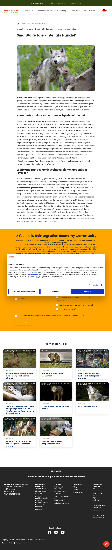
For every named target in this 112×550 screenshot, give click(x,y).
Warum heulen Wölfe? (88, 406)
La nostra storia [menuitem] (60, 491)
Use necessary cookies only (24, 291)
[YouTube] (62, 534)
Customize (55, 291)
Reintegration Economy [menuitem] (59, 488)
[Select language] (105, 10)
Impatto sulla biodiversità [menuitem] (40, 506)
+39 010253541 (10, 491)
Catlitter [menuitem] (38, 494)
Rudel (58, 110)
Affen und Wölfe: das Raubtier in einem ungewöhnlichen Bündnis (19, 375)
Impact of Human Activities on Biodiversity (35, 29)
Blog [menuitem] (75, 487)
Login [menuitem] (94, 498)
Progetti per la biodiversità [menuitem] (59, 500)
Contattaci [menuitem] (97, 507)
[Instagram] (56, 534)
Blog (23, 24)
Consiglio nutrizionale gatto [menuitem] (42, 497)
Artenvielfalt (44, 350)
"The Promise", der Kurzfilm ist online (56, 407)
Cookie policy (32, 274)
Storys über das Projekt (67, 29)
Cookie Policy (20, 543)
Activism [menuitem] (57, 494)
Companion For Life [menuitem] (61, 496)
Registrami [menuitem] (96, 500)
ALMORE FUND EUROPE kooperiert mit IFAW (52, 442)
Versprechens (23, 215)
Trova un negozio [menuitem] (99, 510)
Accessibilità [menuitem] (40, 509)
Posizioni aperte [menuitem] (98, 517)
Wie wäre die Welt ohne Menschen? (52, 374)
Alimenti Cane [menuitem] (40, 491)
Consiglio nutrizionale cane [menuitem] (41, 501)
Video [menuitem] (76, 489)
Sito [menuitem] (94, 489)
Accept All (88, 291)
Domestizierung (82, 110)
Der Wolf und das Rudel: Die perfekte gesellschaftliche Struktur (18, 443)
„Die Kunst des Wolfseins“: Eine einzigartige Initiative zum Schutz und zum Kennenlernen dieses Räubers (20, 409)
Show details (94, 285)
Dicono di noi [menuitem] (78, 492)
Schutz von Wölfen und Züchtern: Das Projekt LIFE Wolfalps (90, 375)
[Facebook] (49, 534)
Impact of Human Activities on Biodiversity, (17, 350)
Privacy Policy (82, 316)
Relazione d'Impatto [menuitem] (61, 503)
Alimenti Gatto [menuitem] (40, 489)
